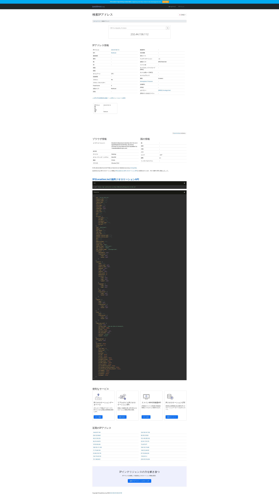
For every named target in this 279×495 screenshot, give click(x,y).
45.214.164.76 (96, 441)
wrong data (133, 168)
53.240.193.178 (97, 453)
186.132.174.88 (145, 447)
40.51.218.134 (96, 438)
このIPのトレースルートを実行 (117, 98)
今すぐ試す (146, 417)
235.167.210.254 (145, 459)
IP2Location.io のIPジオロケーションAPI (126, 171)
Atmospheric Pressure (146, 81)
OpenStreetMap (177, 133)
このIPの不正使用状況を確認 (99, 98)
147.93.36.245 (96, 444)
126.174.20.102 (97, 456)
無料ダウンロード (171, 417)
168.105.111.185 (97, 447)
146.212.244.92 (145, 450)
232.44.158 (119, 493)
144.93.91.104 (96, 432)
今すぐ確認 (98, 417)
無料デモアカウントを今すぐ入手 (139, 481)
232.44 (114, 493)
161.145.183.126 (145, 438)
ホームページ (172, 6)
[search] (167, 28)
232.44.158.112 (115, 50)
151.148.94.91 (96, 459)
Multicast (113, 53)
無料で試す (122, 417)
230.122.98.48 (96, 435)
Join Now (165, 2)
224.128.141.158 (145, 432)
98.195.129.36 (144, 435)
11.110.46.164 (96, 450)
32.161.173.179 (145, 441)
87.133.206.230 (145, 453)
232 (111, 493)
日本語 (183, 15)
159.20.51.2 (144, 456)
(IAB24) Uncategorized (164, 90)
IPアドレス (181, 6)
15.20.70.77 (144, 444)
